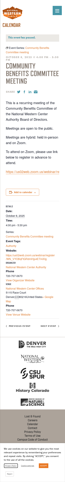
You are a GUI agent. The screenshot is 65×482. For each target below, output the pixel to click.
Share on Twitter (18, 91)
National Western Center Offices (25, 288)
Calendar (32, 424)
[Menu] (57, 10)
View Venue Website (18, 314)
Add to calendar (23, 192)
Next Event (48, 326)
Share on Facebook (24, 91)
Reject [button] (9, 474)
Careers (32, 420)
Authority (11, 246)
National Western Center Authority (26, 267)
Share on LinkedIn (30, 91)
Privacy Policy (32, 432)
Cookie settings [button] (27, 465)
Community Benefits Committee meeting (29, 236)
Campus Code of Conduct (32, 439)
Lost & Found (32, 416)
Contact (32, 428)
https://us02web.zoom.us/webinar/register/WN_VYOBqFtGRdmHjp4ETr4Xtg (30, 257)
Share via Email (35, 91)
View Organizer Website (20, 280)
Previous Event (20, 326)
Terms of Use (32, 435)
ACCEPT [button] (43, 465)
